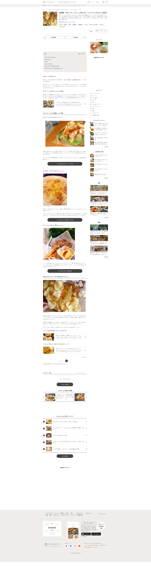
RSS (93, 545)
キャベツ (52, 5)
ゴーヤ (64, 5)
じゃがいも (71, 5)
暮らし (72, 513)
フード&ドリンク (88, 513)
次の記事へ (75, 37)
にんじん (83, 5)
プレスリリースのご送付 (88, 545)
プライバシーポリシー (94, 547)
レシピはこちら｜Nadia (64, 271)
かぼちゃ (79, 5)
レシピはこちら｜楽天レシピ (64, 219)
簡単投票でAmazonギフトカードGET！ (67, 21)
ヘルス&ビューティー (79, 513)
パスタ (67, 5)
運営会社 (85, 547)
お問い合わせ (100, 543)
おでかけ (67, 513)
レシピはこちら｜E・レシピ (64, 163)
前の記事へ (54, 37)
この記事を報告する (84, 357)
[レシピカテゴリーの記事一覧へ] (61, 24)
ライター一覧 (90, 543)
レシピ (56, 513)
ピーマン (60, 5)
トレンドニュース (49, 513)
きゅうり (75, 5)
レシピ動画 (61, 513)
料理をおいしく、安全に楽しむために (101, 545)
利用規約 (89, 547)
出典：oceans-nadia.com (46, 260)
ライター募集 (95, 543)
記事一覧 (85, 543)
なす (49, 5)
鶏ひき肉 (56, 5)
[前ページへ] (59, 360)
